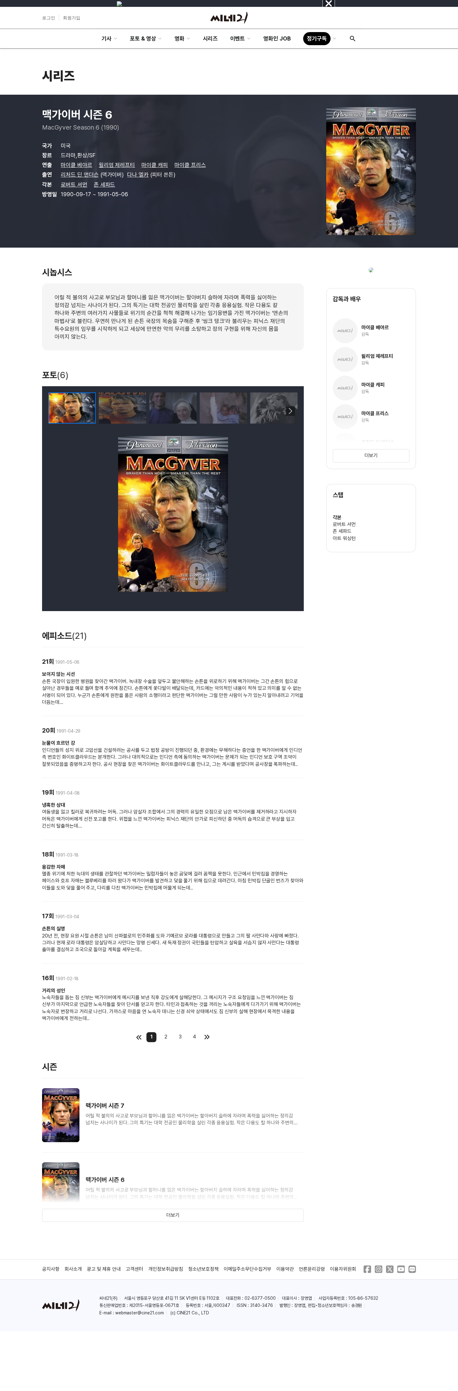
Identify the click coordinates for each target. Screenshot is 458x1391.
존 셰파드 (104, 184)
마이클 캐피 (154, 165)
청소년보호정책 (203, 1269)
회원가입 (71, 17)
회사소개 (73, 1269)
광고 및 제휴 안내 (104, 1269)
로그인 (48, 17)
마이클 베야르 (76, 165)
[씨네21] (229, 18)
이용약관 (285, 1269)
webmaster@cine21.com (139, 1312)
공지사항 (51, 1269)
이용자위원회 (343, 1269)
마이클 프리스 (190, 165)
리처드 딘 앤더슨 (80, 174)
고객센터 (134, 1269)
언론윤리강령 (312, 1269)
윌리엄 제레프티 (117, 165)
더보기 (172, 1215)
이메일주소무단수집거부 (248, 1269)
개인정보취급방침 (165, 1269)
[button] (290, 411)
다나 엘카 (138, 174)
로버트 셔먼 (74, 184)
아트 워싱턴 (344, 538)
